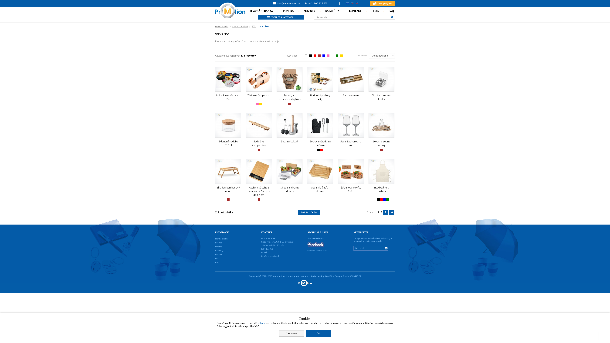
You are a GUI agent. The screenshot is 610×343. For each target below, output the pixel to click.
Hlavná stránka (261, 11)
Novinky (309, 11)
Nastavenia (291, 333)
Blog (375, 11)
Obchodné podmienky (316, 250)
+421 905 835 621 (317, 3)
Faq (391, 11)
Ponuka (288, 11)
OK (318, 333)
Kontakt (355, 11)
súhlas (261, 323)
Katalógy (332, 11)
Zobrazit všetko (224, 212)
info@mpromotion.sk (288, 3)
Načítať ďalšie (309, 212)
